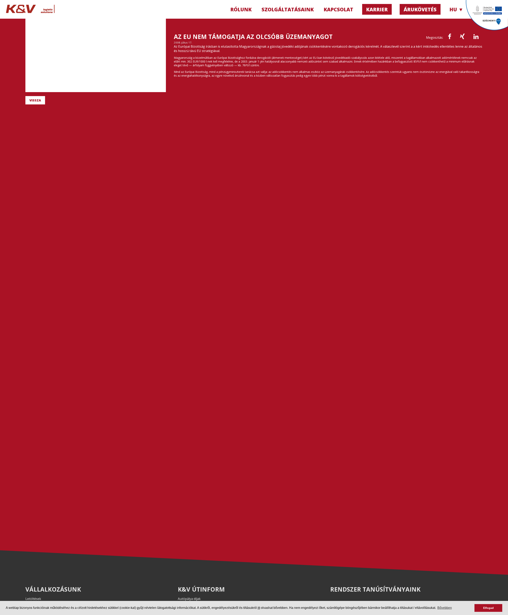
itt (259, 607)
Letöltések (33, 599)
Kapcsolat (338, 9)
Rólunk (241, 9)
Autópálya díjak (189, 599)
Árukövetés (420, 9)
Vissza (35, 100)
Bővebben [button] (444, 607)
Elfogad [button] (488, 607)
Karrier (377, 9)
